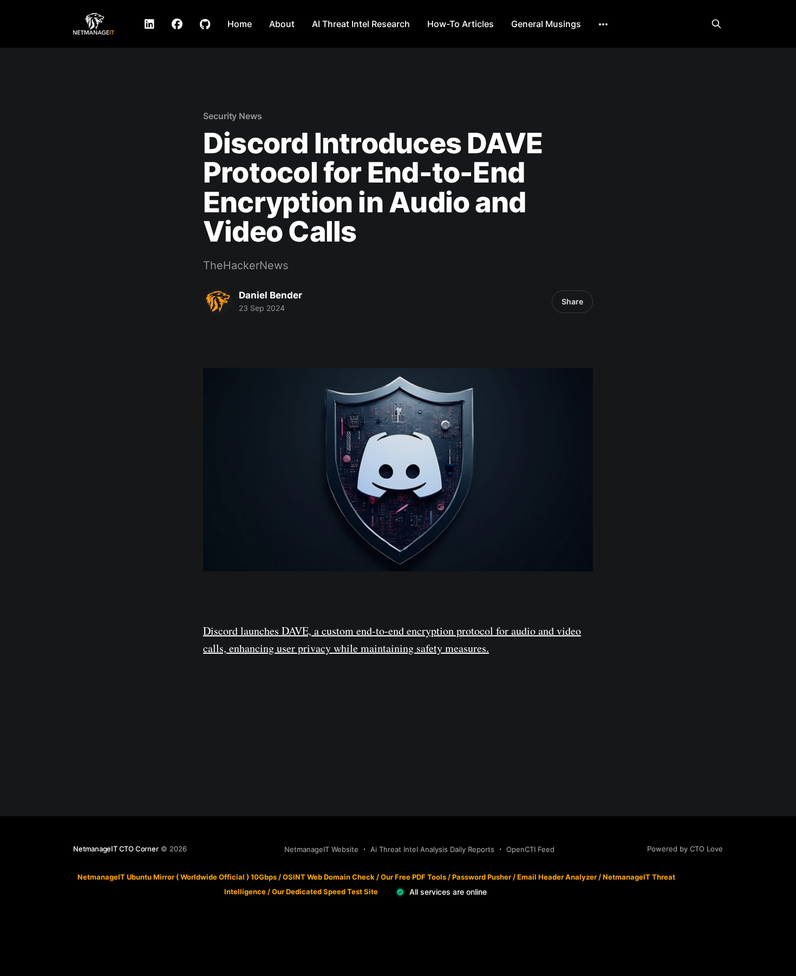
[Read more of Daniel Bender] (218, 302)
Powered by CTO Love (685, 848)
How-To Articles (460, 23)
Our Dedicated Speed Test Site (325, 891)
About (282, 23)
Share (572, 301)
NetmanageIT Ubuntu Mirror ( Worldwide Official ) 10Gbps (177, 877)
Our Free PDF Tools (413, 877)
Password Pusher (481, 877)
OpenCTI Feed (530, 849)
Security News (232, 115)
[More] (603, 24)
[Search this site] (716, 23)
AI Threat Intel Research (361, 23)
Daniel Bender (270, 295)
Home (239, 23)
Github (205, 24)
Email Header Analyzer (557, 877)
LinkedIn (149, 24)
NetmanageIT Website (321, 849)
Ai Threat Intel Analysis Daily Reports (432, 849)
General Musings (546, 23)
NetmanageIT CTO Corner (116, 848)
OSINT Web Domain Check (329, 877)
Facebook (177, 24)
